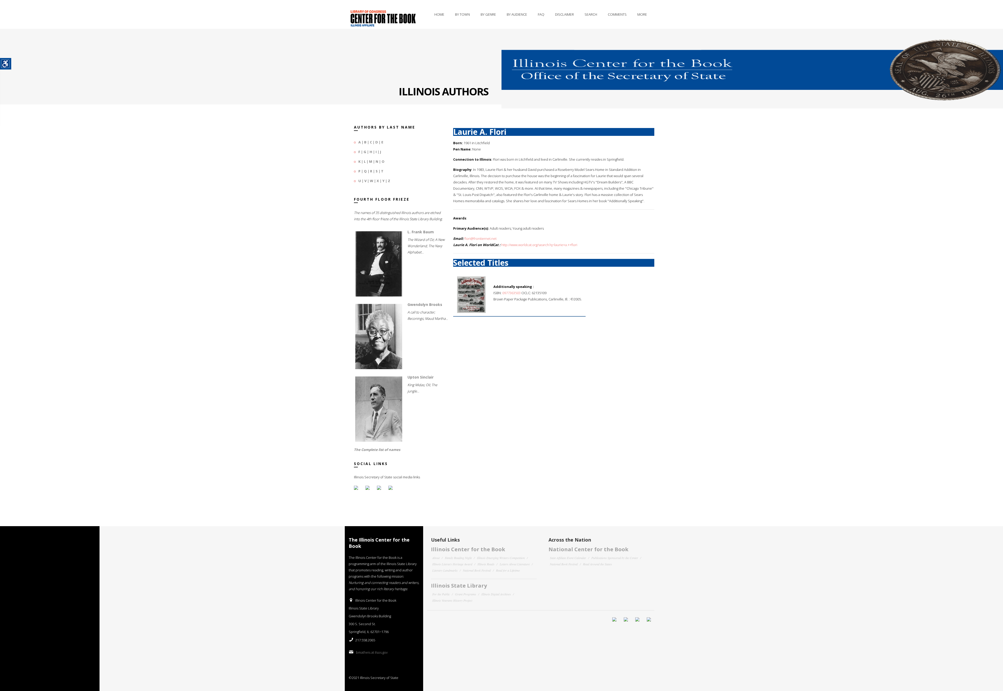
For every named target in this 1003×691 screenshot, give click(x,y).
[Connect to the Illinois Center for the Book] (752, 64)
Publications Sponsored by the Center (614, 558)
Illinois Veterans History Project (452, 600)
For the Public (441, 594)
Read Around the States (597, 564)
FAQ (541, 14)
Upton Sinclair (420, 377)
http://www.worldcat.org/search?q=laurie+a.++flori (539, 244)
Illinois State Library (459, 585)
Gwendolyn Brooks (424, 304)
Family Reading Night (458, 558)
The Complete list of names (377, 449)
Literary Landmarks (445, 570)
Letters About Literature (515, 564)
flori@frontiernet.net (480, 238)
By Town (462, 14)
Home (439, 14)
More (642, 14)
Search (591, 14)
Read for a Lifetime (508, 570)
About (436, 558)
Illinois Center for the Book (468, 549)
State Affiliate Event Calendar (568, 558)
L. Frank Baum (420, 231)
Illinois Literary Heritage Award (452, 564)
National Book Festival (477, 570)
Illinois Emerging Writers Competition (501, 558)
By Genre (488, 14)
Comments (617, 14)
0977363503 (511, 293)
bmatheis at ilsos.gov (372, 652)
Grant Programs (465, 594)
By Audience (517, 14)
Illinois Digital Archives (496, 594)
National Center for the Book (588, 549)
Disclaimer (564, 14)
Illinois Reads (485, 564)
